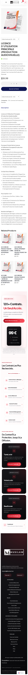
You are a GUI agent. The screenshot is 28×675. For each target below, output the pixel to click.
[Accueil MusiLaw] (14, 552)
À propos (7, 657)
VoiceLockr (20, 575)
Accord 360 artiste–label (14, 628)
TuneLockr (8, 575)
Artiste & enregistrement (14, 585)
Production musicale (14, 587)
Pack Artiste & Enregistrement (14, 603)
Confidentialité (17, 657)
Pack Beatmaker (14, 600)
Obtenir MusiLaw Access (13, 320)
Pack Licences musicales (14, 607)
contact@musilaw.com (7, 571)
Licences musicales (14, 582)
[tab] (14, 108)
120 (9, 100)
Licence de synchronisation (14, 626)
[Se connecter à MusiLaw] (25, 2)
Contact (11, 657)
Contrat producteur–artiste (14, 623)
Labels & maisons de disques (14, 589)
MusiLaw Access (14, 639)
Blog (14, 648)
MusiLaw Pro (14, 641)
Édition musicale (14, 592)
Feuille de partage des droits (14, 630)
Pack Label (14, 605)
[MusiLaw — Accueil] (14, 2)
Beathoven (22, 660)
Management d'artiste (14, 594)
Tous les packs (14, 644)
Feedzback (4, 662)
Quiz (14, 646)
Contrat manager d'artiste (14, 621)
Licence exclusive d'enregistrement (14, 619)
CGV (22, 657)
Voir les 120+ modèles (14, 373)
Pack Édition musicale (14, 610)
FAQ (14, 651)
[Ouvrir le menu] (5, 2)
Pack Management (14, 612)
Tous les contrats (14, 637)
